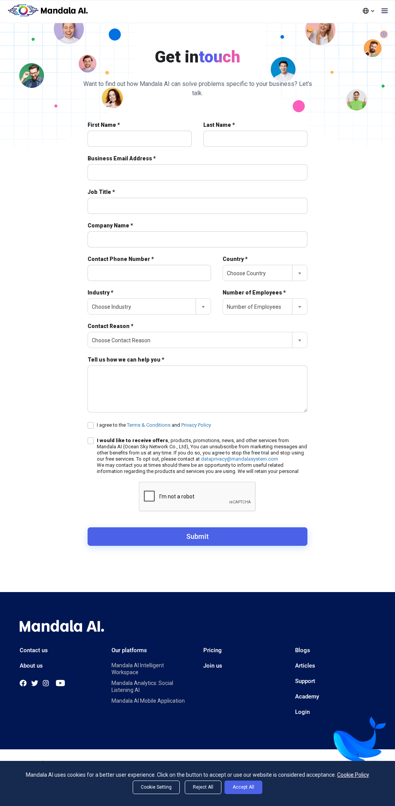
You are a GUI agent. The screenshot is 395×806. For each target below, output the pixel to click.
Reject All (203, 787)
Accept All (243, 787)
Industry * (100, 292)
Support (305, 681)
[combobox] (265, 273)
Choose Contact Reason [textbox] (121, 340)
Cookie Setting (156, 787)
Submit (197, 536)
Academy (307, 696)
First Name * (104, 125)
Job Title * (101, 192)
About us (31, 665)
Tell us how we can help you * (126, 360)
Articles (305, 665)
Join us (212, 665)
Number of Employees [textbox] (254, 307)
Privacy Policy (196, 425)
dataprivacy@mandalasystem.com (239, 459)
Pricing (212, 650)
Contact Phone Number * (121, 259)
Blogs (302, 650)
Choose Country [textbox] (246, 273)
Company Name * (110, 225)
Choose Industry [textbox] (111, 307)
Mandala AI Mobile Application (148, 701)
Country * (235, 259)
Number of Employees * (254, 292)
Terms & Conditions (149, 425)
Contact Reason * (110, 326)
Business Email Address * (122, 158)
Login (302, 711)
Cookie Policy (353, 775)
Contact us (34, 650)
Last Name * (219, 125)
